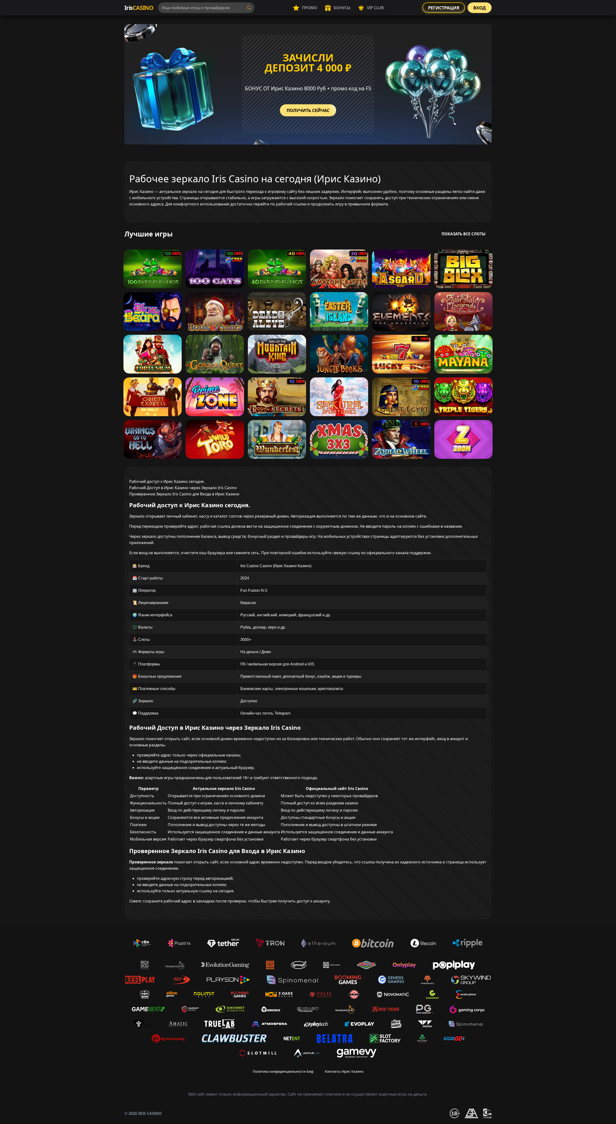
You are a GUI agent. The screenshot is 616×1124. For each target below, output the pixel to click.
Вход (479, 8)
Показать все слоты (464, 234)
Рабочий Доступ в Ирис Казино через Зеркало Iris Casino (183, 487)
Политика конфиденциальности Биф (283, 1071)
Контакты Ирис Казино (344, 1071)
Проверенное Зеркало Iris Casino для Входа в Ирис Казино (184, 494)
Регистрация (443, 8)
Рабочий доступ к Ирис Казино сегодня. (167, 481)
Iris (138, 8)
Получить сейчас (308, 110)
